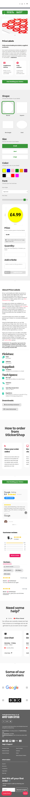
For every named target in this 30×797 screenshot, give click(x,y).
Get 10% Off (15, 409)
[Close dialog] (27, 383)
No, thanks (15, 413)
